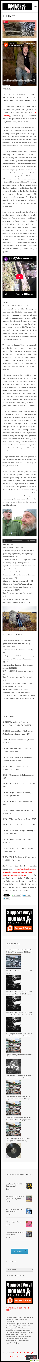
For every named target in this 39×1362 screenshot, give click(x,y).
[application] (19, 541)
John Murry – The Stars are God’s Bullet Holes (19, 972)
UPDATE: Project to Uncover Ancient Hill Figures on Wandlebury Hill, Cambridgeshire (18, 1140)
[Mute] (28, 541)
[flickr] (18, 1356)
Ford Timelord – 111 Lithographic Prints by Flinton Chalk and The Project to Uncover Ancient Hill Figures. (18, 1077)
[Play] (5, 541)
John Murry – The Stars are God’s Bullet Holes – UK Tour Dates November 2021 (19, 1014)
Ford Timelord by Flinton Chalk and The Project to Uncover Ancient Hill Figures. (19, 951)
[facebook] (13, 1356)
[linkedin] (23, 1356)
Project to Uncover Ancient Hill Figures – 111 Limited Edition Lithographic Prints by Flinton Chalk (19, 1119)
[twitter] (10, 1356)
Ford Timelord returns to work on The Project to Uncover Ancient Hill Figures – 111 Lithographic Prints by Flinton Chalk (19, 1098)
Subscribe (31, 1357)
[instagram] (15, 1356)
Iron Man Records (19, 1353)
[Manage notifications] (34, 1357)
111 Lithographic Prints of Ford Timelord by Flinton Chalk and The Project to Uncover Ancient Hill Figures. (19, 1035)
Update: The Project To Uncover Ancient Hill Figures (19, 1056)
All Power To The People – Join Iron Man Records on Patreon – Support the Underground (19, 1319)
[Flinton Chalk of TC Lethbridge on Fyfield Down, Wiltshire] (19, 608)
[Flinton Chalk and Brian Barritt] (19, 511)
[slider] (33, 541)
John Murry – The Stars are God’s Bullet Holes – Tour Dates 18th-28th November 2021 (19, 993)
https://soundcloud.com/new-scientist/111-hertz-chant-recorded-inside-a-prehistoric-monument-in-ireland (19, 872)
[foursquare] (20, 1356)
